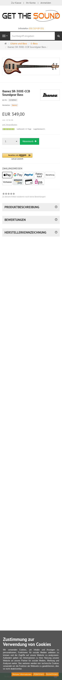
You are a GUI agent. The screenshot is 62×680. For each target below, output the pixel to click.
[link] (24, 195)
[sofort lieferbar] (8, 129)
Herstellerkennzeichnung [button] (25, 232)
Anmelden (45, 2)
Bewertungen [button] (15, 220)
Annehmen (52, 674)
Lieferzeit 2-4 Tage (24, 129)
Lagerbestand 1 (39, 129)
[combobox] (10, 141)
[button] (17, 156)
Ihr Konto (31, 2)
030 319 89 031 (36, 28)
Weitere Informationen (21, 674)
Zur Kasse (16, 2)
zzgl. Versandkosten (9, 124)
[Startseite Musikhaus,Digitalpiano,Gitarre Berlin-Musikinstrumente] (31, 15)
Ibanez (14, 105)
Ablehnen (39, 674)
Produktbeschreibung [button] (22, 207)
